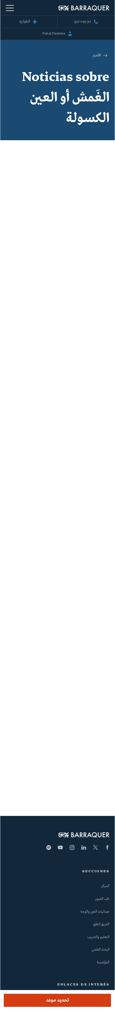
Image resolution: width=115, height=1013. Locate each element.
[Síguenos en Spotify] (48, 847)
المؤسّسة (103, 962)
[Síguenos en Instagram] (72, 847)
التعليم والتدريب (98, 937)
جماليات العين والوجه (94, 912)
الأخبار (96, 55)
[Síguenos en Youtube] (60, 847)
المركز (105, 886)
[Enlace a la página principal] (83, 8)
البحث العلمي (100, 950)
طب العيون (102, 899)
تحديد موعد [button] (57, 1000)
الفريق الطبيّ (101, 924)
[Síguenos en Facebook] (107, 847)
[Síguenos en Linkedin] (84, 847)
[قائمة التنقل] (10, 8)
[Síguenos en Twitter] (95, 847)
